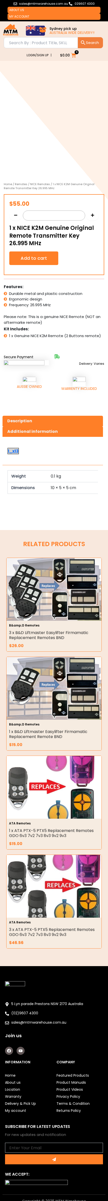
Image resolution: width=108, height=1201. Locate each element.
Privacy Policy (68, 1096)
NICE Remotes (40, 184)
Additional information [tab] (32, 431)
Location (12, 1089)
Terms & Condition (73, 1103)
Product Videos (70, 1089)
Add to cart (34, 258)
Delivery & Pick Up (20, 1103)
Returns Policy (69, 1110)
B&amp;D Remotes (24, 625)
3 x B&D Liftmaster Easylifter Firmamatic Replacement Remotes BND (48, 635)
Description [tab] (19, 421)
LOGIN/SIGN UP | (39, 55)
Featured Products (73, 1075)
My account (19, 16)
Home (8, 184)
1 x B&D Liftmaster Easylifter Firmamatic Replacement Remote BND (48, 734)
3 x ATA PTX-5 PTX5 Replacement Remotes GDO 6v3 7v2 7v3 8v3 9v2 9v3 (52, 932)
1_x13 (13, 451)
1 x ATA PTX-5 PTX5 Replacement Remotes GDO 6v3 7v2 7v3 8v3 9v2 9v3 (51, 833)
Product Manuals (71, 1082)
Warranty (13, 1096)
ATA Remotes (20, 823)
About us (16, 10)
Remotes (21, 184)
